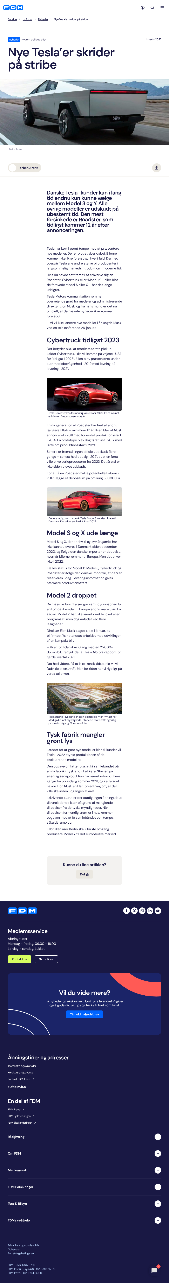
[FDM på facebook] (126, 910)
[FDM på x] (134, 910)
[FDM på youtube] (158, 910)
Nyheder (43, 19)
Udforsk (27, 19)
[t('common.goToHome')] (22, 910)
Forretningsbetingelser (21, 1253)
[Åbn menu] (162, 7)
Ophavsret (14, 1249)
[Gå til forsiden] (13, 7)
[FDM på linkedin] (150, 910)
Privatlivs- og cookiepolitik (23, 1245)
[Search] (152, 7)
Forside (12, 19)
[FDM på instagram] (142, 910)
